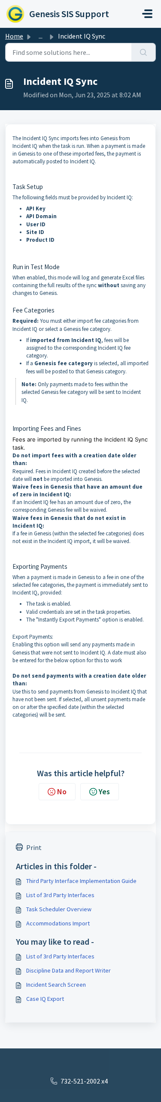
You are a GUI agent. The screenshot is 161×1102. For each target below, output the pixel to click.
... (41, 36)
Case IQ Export (45, 999)
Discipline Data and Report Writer (68, 970)
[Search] (143, 52)
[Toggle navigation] (147, 13)
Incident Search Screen (56, 984)
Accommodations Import (58, 923)
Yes (104, 791)
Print (34, 847)
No (62, 791)
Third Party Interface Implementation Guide (81, 881)
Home (14, 36)
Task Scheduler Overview (58, 909)
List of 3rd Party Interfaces (60, 895)
